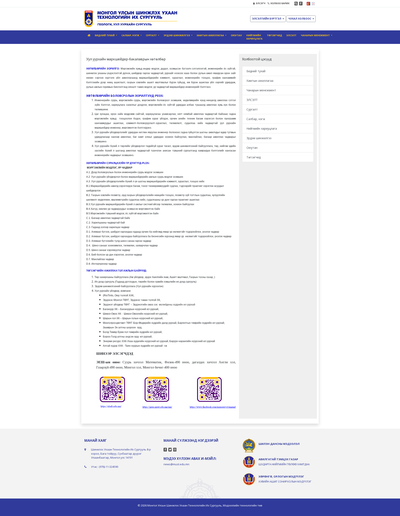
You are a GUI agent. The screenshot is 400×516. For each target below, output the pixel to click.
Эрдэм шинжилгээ (258, 138)
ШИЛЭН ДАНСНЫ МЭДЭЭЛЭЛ (279, 444)
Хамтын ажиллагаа (259, 81)
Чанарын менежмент (261, 90)
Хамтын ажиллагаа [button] (211, 35)
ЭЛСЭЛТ (291, 35)
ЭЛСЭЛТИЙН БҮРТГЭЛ (266, 18)
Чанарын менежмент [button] (315, 35)
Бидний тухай (255, 71)
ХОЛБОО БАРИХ (279, 3)
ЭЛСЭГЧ (260, 3)
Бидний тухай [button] (105, 35)
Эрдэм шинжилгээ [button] (177, 35)
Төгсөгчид (274, 35)
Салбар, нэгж (255, 119)
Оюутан (236, 35)
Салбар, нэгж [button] (130, 35)
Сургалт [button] (151, 35)
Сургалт (252, 109)
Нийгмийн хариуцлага (254, 37)
